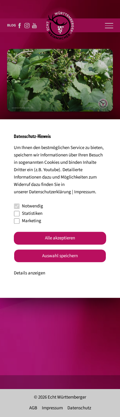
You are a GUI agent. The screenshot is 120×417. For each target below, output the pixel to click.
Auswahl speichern (60, 256)
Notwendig (32, 206)
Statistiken (32, 213)
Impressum (84, 192)
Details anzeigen (29, 273)
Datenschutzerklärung (50, 192)
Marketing (31, 221)
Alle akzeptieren (60, 238)
